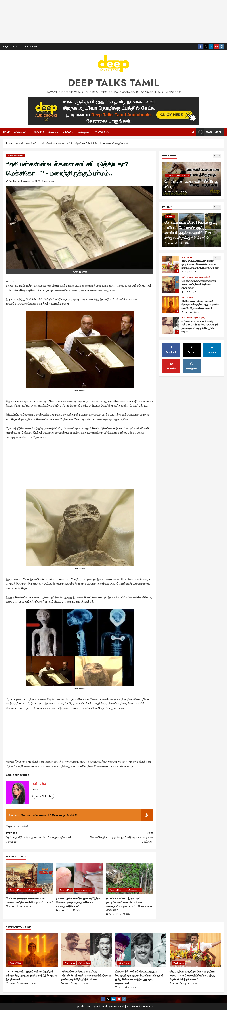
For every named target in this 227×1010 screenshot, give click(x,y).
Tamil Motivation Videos (177, 175)
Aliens (16, 826)
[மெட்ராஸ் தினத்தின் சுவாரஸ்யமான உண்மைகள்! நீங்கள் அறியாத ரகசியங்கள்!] (29, 878)
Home (6, 132)
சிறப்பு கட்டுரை (15, 889)
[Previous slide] (215, 156)
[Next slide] (219, 156)
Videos (67, 132)
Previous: (39, 837)
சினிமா (52, 132)
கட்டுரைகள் (20, 132)
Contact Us (101, 132)
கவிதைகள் (84, 132)
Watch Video (214, 131)
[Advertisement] (113, 21)
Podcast (38, 132)
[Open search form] (193, 132)
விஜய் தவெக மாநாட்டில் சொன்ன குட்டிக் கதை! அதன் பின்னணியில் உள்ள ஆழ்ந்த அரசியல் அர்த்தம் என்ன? (192, 975)
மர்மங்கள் (170, 216)
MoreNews (132, 1006)
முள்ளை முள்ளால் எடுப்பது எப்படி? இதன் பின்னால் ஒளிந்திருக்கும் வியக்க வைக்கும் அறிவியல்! (78, 902)
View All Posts (43, 796)
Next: (121, 837)
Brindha (12, 181)
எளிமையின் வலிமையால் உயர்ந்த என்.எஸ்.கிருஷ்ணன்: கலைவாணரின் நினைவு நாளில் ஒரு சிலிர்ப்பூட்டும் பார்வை (170, 304)
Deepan (12, 983)
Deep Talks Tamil (113, 83)
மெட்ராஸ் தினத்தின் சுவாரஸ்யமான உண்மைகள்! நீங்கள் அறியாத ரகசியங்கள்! (170, 264)
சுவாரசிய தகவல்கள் (15, 155)
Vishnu (11, 906)
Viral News (187, 297)
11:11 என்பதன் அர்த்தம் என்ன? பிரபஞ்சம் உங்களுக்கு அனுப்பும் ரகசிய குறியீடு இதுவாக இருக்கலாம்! (170, 284)
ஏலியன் (25, 826)
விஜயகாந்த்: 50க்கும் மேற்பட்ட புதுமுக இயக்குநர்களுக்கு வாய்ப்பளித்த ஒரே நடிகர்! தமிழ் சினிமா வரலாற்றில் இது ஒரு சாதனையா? (170, 325)
